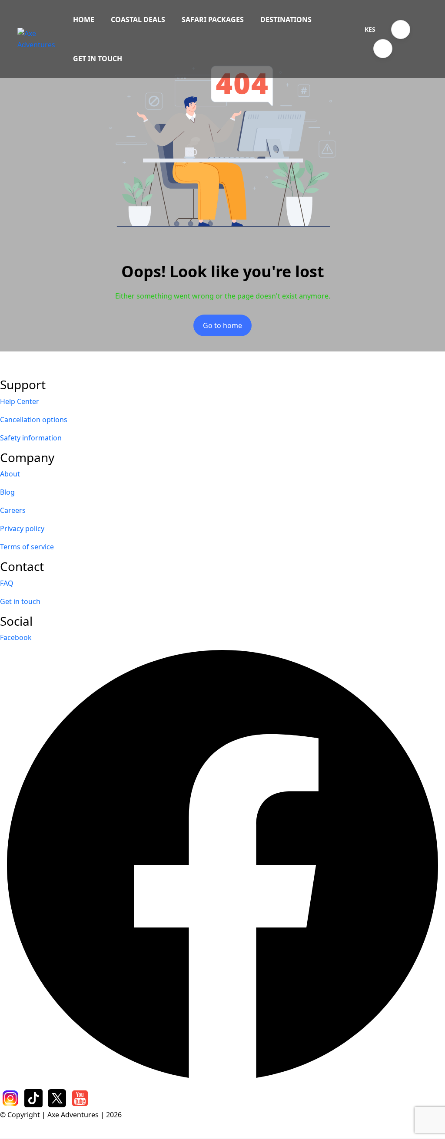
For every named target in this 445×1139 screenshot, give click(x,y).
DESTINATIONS (286, 19)
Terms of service (27, 546)
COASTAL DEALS (138, 19)
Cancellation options (33, 419)
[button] (400, 29)
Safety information (31, 438)
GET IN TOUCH (97, 58)
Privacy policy (22, 528)
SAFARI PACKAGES (213, 19)
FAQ (6, 583)
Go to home (222, 325)
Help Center (19, 401)
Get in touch (20, 601)
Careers (13, 510)
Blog (7, 492)
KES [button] (370, 29)
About (10, 474)
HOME (83, 19)
